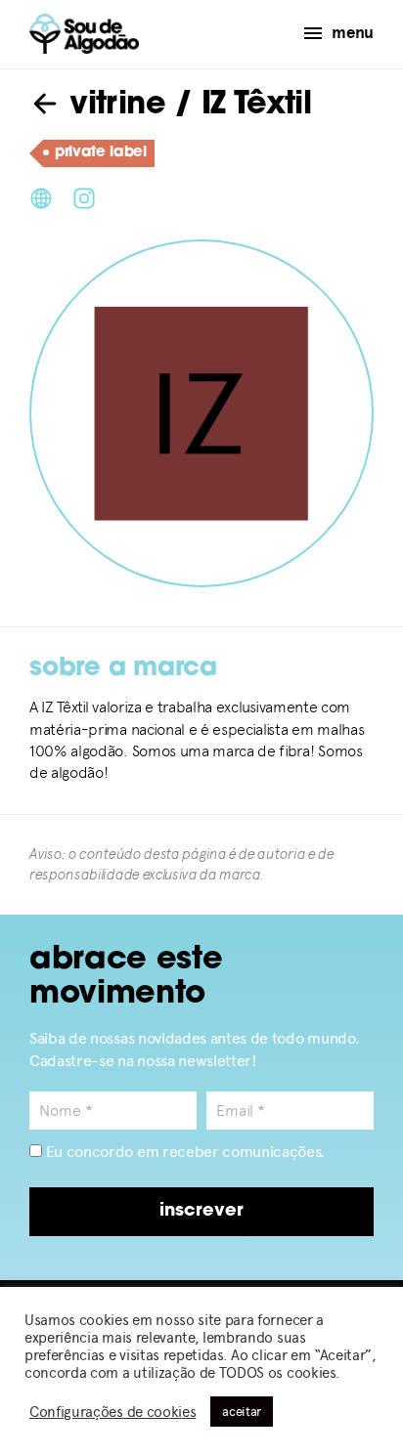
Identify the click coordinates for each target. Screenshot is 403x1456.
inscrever (201, 1211)
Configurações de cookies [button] (112, 1412)
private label (101, 153)
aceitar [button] (241, 1411)
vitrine (113, 105)
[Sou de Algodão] (84, 33)
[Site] (41, 197)
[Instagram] (84, 197)
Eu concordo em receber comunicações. (183, 1151)
